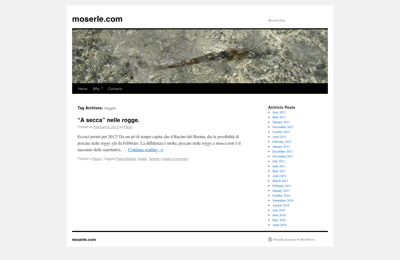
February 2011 (281, 185)
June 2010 (279, 215)
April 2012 (279, 136)
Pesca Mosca (126, 158)
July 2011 (278, 161)
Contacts (115, 88)
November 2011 (282, 156)
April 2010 (279, 224)
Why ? (98, 88)
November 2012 (282, 127)
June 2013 (279, 112)
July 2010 (278, 210)
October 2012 (281, 131)
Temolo (154, 158)
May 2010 (279, 220)
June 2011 (279, 166)
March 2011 (280, 180)
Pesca (96, 158)
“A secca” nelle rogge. (109, 120)
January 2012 (281, 146)
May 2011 (279, 171)
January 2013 (281, 122)
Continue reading (145, 149)
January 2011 (281, 190)
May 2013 (279, 117)
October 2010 (281, 195)
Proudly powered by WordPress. (294, 239)
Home (82, 88)
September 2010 (282, 200)
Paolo (128, 126)
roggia (142, 158)
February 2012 (281, 141)
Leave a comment (175, 158)
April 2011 (279, 176)
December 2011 (282, 151)
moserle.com (97, 18)
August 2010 (280, 205)
